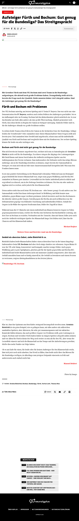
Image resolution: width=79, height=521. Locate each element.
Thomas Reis (55, 384)
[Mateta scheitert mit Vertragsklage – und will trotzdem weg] (39, 488)
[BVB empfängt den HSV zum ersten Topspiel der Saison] (39, 482)
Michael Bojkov (70, 226)
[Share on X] (14, 28)
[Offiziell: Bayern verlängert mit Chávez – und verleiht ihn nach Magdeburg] (39, 477)
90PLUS (4, 8)
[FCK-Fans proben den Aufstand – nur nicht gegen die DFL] (39, 471)
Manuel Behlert (12, 34)
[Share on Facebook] (11, 28)
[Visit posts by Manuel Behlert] (4, 35)
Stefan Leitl (46, 384)
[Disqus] (39, 425)
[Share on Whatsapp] (18, 28)
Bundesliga (8, 12)
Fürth (39, 384)
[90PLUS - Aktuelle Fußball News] (39, 2)
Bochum (25, 384)
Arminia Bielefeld (16, 384)
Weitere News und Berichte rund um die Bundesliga (39, 232)
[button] (4, 3)
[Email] (60, 392)
